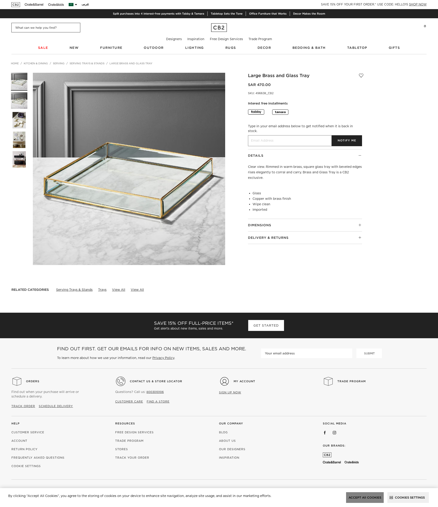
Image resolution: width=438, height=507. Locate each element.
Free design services (134, 432)
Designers (174, 39)
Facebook (325, 433)
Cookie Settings (26, 466)
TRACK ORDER (23, 406)
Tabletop (357, 48)
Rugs (230, 48)
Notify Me (347, 140)
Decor (264, 48)
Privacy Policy (163, 358)
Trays (102, 289)
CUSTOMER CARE (129, 401)
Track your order (132, 457)
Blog (223, 432)
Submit (369, 353)
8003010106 (155, 392)
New (74, 48)
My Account (244, 381)
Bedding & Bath (309, 48)
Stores (121, 449)
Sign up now (230, 392)
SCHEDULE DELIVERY (56, 406)
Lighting (194, 48)
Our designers (232, 449)
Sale (43, 48)
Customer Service (27, 432)
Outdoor (154, 48)
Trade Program (260, 39)
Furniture (111, 48)
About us (227, 440)
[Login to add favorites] (361, 75)
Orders (32, 381)
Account (19, 440)
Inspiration (195, 39)
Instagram (334, 433)
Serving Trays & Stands (74, 289)
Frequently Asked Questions (38, 457)
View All (118, 289)
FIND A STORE (158, 401)
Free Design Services (226, 39)
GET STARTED (266, 325)
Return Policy (24, 449)
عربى (85, 4)
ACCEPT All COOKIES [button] (365, 497)
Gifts (394, 48)
